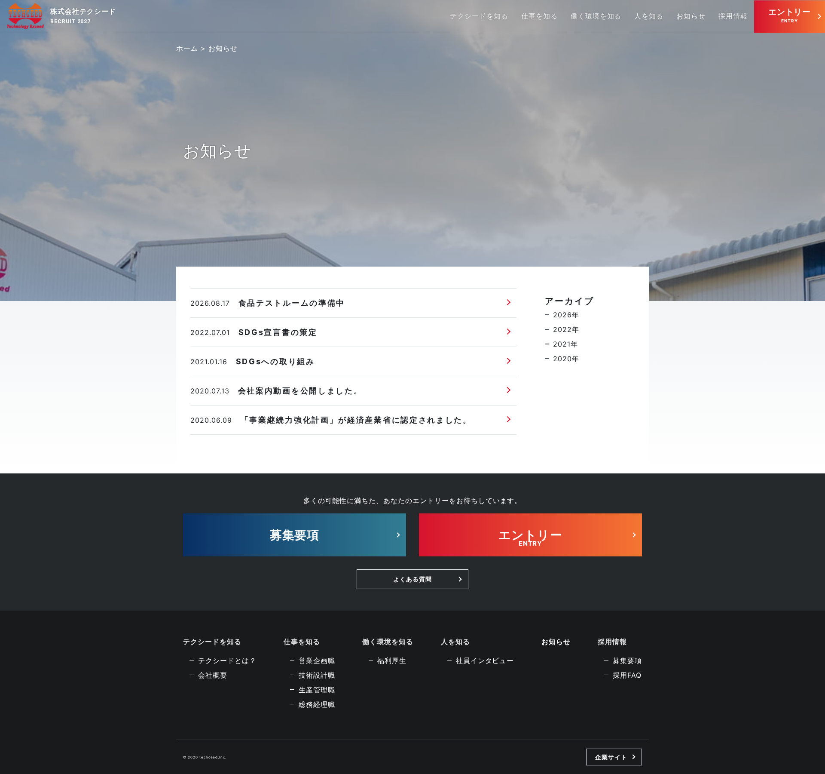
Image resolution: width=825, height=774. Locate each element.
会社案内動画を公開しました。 (300, 390)
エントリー (789, 12)
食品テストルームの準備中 (296, 302)
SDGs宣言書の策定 (278, 332)
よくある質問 (412, 579)
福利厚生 (391, 660)
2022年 (566, 329)
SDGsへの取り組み (275, 361)
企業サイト (611, 757)
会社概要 (212, 675)
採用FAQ (627, 675)
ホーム (187, 48)
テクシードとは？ (227, 660)
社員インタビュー (485, 660)
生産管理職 (317, 689)
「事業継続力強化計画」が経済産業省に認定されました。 (356, 419)
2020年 (566, 358)
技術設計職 (317, 675)
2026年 (566, 314)
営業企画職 (317, 660)
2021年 (565, 344)
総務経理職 (317, 704)
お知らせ (691, 16)
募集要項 (295, 535)
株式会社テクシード (83, 11)
